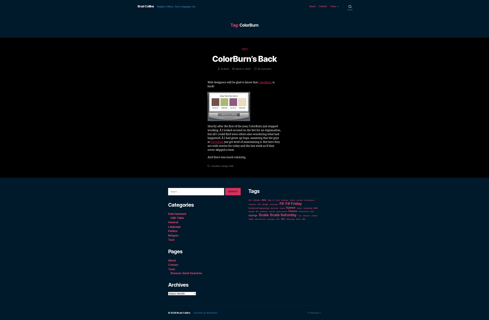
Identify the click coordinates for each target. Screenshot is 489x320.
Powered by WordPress (205, 312)
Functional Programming (258, 208)
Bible (264, 200)
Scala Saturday (283, 215)
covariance (252, 204)
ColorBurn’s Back (244, 59)
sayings (252, 215)
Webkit (298, 219)
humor (291, 207)
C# (273, 200)
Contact (323, 6)
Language (174, 226)
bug (269, 200)
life (257, 211)
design (225, 166)
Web (231, 166)
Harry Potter (274, 208)
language (251, 211)
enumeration (274, 204)
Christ (278, 200)
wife (303, 219)
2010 (250, 200)
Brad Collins (146, 6)
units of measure (260, 219)
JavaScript (307, 208)
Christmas (284, 200)
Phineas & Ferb (304, 211)
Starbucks (306, 216)
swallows (314, 216)
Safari (312, 211)
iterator (299, 208)
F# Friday (293, 203)
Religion (173, 235)
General (173, 222)
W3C (278, 219)
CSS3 (259, 204)
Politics (173, 231)
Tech (244, 49)
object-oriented (281, 211)
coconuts (299, 200)
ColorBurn (265, 82)
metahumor (264, 211)
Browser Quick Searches (186, 273)
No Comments (264, 69)
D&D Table (177, 218)
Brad (226, 69)
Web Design (291, 219)
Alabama (256, 200)
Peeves (292, 211)
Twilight (251, 219)
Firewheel (217, 142)
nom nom (272, 211)
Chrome (292, 200)
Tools (333, 6)
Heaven (282, 208)
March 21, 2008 (243, 69)
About (312, 6)
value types (271, 219)
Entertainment (177, 213)
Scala (264, 215)
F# (282, 203)
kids (316, 208)
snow (300, 216)
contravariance (309, 200)
